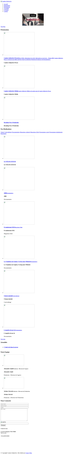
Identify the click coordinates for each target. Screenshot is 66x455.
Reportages (3, 133)
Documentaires (16, 132)
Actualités (6, 8)
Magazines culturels (25, 132)
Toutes (2, 132)
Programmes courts (44, 132)
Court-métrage (8, 132)
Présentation (7, 5)
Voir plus (3, 339)
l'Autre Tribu (28, 453)
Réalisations (7, 7)
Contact (6, 11)
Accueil (6, 4)
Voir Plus (3, 26)
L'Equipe (6, 10)
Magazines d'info (34, 132)
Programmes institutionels (55, 132)
